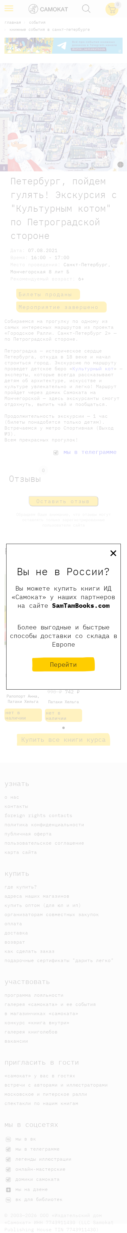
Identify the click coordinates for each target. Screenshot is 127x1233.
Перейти (63, 664)
